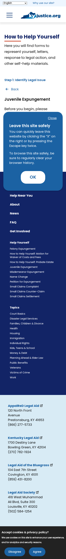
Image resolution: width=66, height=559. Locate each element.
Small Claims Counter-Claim (27, 291)
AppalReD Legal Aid (23, 406)
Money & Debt (18, 353)
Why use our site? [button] (43, 3)
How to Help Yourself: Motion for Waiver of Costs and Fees (29, 256)
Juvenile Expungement (23, 267)
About (15, 204)
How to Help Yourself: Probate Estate (32, 262)
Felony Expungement (22, 249)
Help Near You (21, 195)
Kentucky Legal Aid (23, 438)
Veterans (15, 368)
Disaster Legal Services (23, 319)
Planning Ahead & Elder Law (26, 358)
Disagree (14, 551)
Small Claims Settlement (24, 296)
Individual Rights (19, 343)
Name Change (19, 277)
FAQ (13, 222)
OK (33, 177)
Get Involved (20, 231)
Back (15, 89)
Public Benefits (19, 363)
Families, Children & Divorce (26, 323)
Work (13, 377)
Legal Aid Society (21, 492)
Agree (37, 551)
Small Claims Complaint (24, 287)
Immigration (17, 338)
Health (14, 328)
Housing (15, 333)
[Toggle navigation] (7, 15)
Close (52, 118)
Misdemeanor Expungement (27, 272)
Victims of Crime (20, 372)
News (14, 213)
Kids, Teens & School (22, 348)
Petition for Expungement (25, 282)
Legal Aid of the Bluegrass (28, 465)
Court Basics (17, 314)
